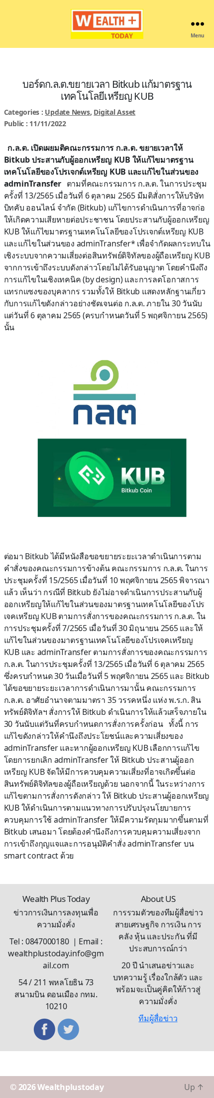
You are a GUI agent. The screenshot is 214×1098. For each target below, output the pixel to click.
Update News (67, 112)
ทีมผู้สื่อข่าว (157, 1018)
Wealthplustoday (70, 1087)
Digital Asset (114, 112)
